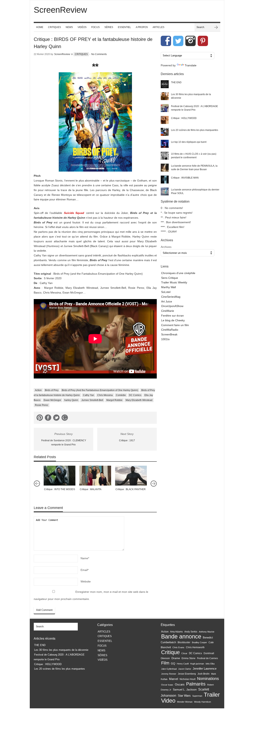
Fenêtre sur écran (172, 315)
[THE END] (165, 84)
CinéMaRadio (169, 329)
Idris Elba (210, 663)
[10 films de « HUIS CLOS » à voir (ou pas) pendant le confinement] (165, 156)
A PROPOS (142, 27)
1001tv (165, 339)
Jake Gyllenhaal (169, 669)
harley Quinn (71, 400)
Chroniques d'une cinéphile (178, 273)
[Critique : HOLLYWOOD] (165, 120)
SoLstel (165, 292)
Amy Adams (176, 631)
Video (168, 700)
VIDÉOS (82, 27)
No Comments (99, 54)
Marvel (173, 679)
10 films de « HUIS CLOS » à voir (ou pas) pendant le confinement (193, 156)
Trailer (212, 694)
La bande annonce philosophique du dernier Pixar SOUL (195, 191)
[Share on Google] (65, 418)
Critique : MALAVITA (90, 489)
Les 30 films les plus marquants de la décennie (191, 96)
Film (165, 662)
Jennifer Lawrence (204, 668)
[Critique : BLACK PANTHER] (131, 476)
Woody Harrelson (202, 702)
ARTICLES (158, 27)
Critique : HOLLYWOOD (184, 118)
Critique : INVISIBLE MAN (185, 177)
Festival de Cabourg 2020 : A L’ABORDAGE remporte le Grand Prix (194, 108)
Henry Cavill (183, 663)
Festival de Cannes (207, 658)
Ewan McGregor (52, 400)
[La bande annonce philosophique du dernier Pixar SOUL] (165, 191)
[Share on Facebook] (48, 418)
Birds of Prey (52, 390)
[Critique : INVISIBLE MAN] (165, 179)
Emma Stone (188, 658)
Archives (166, 246)
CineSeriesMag (170, 296)
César (184, 653)
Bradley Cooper (199, 642)
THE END (176, 82)
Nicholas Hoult (187, 679)
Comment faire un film (175, 325)
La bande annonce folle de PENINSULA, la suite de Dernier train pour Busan (194, 167)
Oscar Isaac (167, 685)
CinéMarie (167, 310)
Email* (85, 570)
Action (38, 390)
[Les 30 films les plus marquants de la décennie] (165, 96)
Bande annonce (181, 636)
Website (86, 581)
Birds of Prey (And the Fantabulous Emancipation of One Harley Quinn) (100, 390)
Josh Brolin (203, 673)
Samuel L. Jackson (185, 689)
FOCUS (95, 27)
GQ (173, 663)
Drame (175, 658)
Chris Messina (105, 395)
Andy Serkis (190, 631)
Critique (170, 652)
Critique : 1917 (127, 440)
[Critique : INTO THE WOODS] (59, 476)
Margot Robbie (114, 400)
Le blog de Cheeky (173, 320)
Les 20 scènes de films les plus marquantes (194, 130)
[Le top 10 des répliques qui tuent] (165, 144)
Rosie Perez (41, 405)
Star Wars (184, 695)
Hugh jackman (197, 663)
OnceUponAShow (172, 306)
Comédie (121, 395)
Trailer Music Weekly (174, 282)
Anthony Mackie (206, 632)
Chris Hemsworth (195, 647)
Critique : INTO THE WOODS (59, 489)
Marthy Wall (168, 287)
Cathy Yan (88, 395)
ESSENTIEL (124, 27)
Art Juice (166, 301)
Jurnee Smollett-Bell (92, 400)
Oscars (180, 684)
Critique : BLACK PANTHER (130, 489)
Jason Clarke (184, 669)
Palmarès (196, 684)
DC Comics (135, 395)
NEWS (69, 27)
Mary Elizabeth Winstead (139, 400)
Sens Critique (169, 277)
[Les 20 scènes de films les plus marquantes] (165, 132)
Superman (197, 696)
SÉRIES (108, 27)
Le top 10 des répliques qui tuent (188, 142)
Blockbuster (184, 642)
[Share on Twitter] (56, 418)
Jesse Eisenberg (187, 673)
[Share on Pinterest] (40, 418)
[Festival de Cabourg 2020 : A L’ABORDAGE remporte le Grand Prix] (165, 108)
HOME (39, 27)
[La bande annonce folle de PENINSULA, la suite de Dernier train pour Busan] (165, 168)
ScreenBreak (169, 334)
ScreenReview (62, 54)
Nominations (208, 678)
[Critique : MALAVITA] (95, 476)
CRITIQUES (54, 27)
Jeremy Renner (168, 674)
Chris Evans (178, 647)
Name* (85, 558)
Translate (190, 65)
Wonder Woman (184, 702)
